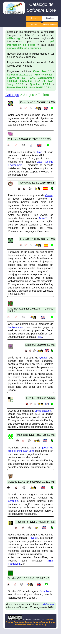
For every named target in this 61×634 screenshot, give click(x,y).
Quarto (43, 357)
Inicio (33, 18)
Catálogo (50, 18)
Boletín (33, 25)
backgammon (15, 327)
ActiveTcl (43, 218)
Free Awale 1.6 (43, 74)
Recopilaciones (50, 25)
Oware (49, 195)
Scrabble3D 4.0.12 (40, 87)
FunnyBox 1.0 (16, 78)
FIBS (39, 337)
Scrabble (13, 501)
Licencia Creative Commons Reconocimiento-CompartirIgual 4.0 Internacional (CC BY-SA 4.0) (30, 622)
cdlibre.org (13, 38)
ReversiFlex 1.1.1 (17, 87)
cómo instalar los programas (24, 48)
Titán (39, 152)
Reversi (33, 538)
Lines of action (43, 410)
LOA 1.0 (40, 81)
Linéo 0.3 (25, 81)
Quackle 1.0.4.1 (40, 84)
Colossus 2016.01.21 (19, 74)
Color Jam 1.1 (42, 71)
